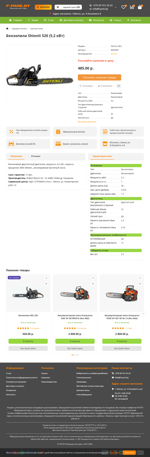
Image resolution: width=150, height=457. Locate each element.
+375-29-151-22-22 (103, 5)
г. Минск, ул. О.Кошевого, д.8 (128, 389)
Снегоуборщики (84, 394)
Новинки (45, 377)
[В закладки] (46, 278)
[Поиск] (79, 7)
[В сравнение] (46, 283)
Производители (49, 381)
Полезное (47, 368)
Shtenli (114, 53)
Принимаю (129, 452)
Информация (15, 368)
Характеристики (102, 156)
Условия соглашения (16, 381)
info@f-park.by (100, 8)
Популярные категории (91, 368)
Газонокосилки (83, 377)
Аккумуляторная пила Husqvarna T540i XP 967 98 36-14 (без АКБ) (122, 317)
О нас (51, 20)
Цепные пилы (36, 28)
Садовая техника (19, 28)
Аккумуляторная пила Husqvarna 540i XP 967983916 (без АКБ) (75, 317)
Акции (35, 20)
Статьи (117, 20)
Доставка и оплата (73, 20)
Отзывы (35, 156)
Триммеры (81, 381)
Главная (17, 20)
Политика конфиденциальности (22, 377)
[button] (7, 314)
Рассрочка (98, 20)
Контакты (136, 20)
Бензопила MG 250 (28, 315)
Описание (16, 156)
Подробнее (114, 452)
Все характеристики (87, 121)
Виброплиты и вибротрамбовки (92, 373)
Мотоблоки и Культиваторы (90, 386)
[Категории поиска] (58, 7)
